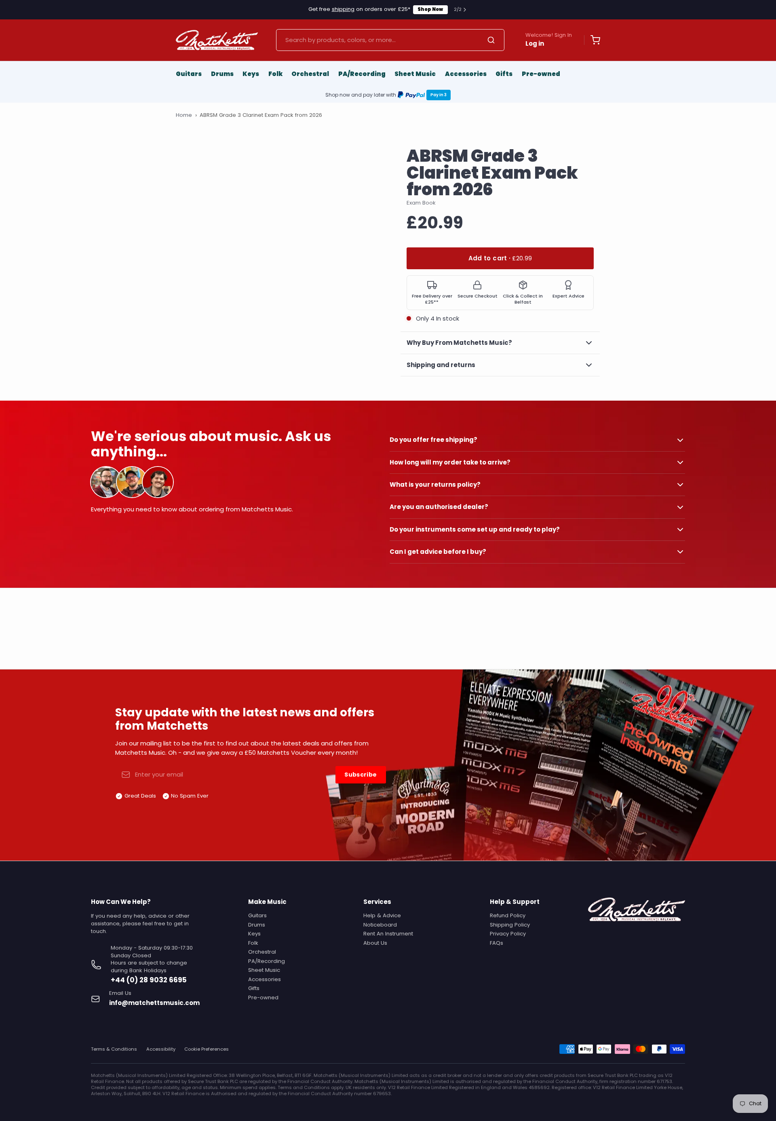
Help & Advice (382, 915)
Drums (222, 74)
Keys (250, 74)
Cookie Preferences (206, 1049)
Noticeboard (380, 925)
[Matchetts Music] (217, 40)
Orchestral (310, 74)
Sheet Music (415, 74)
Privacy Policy (508, 933)
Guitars (189, 74)
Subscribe (360, 775)
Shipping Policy (510, 925)
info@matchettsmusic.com (154, 1003)
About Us (375, 943)
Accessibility (160, 1049)
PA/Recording (362, 74)
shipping (343, 9)
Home (184, 115)
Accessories (466, 74)
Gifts (504, 74)
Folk (275, 74)
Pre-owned (541, 74)
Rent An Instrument (388, 933)
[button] (500, 258)
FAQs (496, 943)
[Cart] (592, 40)
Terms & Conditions (114, 1049)
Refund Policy (507, 915)
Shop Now (430, 9)
